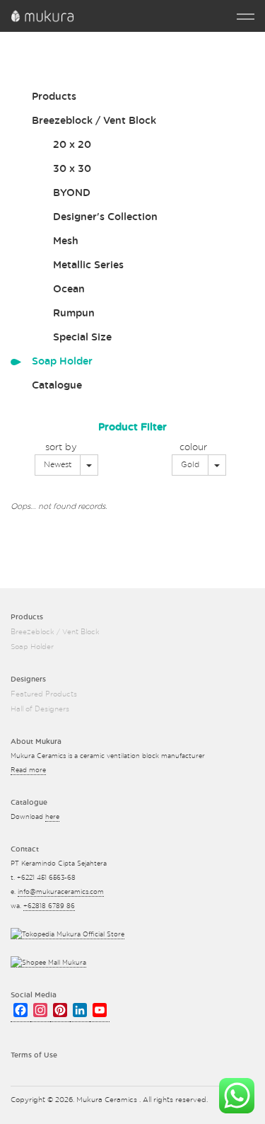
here (52, 817)
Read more (28, 770)
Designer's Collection (105, 217)
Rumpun (74, 314)
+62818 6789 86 (49, 906)
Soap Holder (62, 362)
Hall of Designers (40, 709)
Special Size (82, 338)
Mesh (65, 241)
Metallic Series (88, 265)
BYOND (71, 193)
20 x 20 (72, 145)
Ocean (69, 289)
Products (54, 97)
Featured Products (44, 694)
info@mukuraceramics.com (61, 892)
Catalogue (57, 386)
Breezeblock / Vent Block (94, 121)
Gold (190, 465)
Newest (57, 465)
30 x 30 (72, 169)
